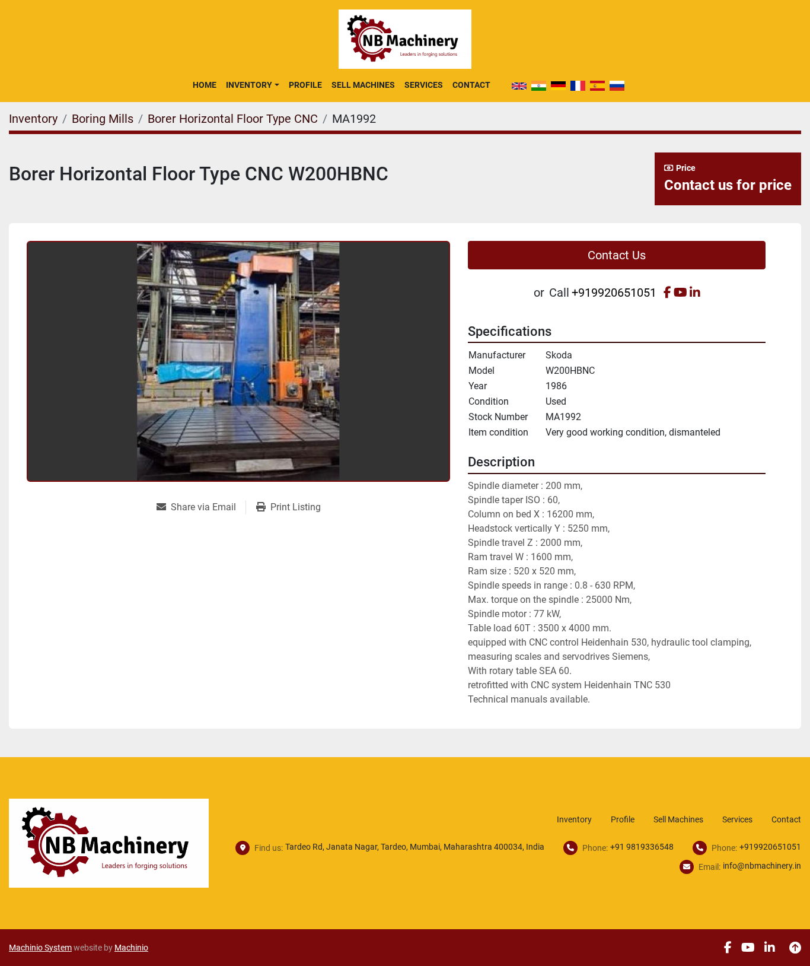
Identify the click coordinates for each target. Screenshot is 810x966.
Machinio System (40, 947)
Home (204, 85)
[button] (252, 85)
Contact (471, 85)
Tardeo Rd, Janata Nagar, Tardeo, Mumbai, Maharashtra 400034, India (414, 846)
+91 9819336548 (642, 846)
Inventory (249, 85)
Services (423, 85)
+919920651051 (614, 292)
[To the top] (795, 948)
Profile (305, 85)
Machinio (131, 947)
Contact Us (617, 255)
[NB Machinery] (109, 842)
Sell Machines (363, 85)
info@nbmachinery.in (762, 865)
